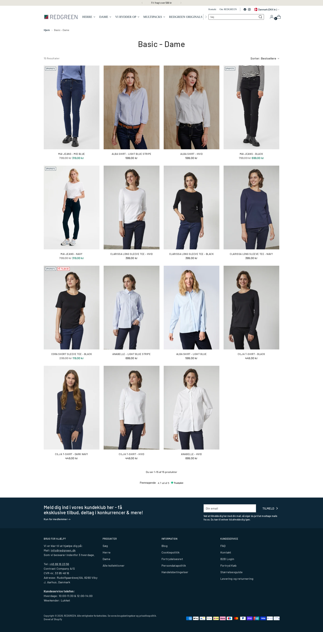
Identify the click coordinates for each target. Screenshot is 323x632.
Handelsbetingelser (175, 572)
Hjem (47, 30)
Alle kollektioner (113, 565)
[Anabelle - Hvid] (191, 408)
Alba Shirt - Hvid (191, 153)
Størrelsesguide (231, 572)
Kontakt (225, 552)
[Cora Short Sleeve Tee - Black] (71, 307)
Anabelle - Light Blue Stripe (131, 354)
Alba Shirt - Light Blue (191, 354)
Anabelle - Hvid (191, 454)
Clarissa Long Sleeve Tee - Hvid (131, 253)
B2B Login (227, 559)
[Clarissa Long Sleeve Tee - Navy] (251, 207)
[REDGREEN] (60, 17)
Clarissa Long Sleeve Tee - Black (191, 253)
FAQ (223, 546)
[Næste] (181, 3)
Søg (105, 546)
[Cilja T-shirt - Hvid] (131, 408)
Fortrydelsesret (172, 559)
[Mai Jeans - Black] (251, 107)
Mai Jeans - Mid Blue (71, 153)
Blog (165, 546)
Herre (107, 552)
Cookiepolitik (171, 552)
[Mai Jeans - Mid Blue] (71, 107)
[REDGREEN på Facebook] (244, 9)
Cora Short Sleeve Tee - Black (71, 354)
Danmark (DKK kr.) (267, 9)
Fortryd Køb (228, 565)
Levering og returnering (236, 578)
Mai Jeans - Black (251, 153)
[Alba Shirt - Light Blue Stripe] (131, 107)
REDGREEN (70, 615)
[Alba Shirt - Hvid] (191, 107)
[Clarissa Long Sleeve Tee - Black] (191, 207)
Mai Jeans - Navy (71, 253)
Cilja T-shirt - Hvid (131, 454)
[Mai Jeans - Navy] (71, 207)
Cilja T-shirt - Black (251, 354)
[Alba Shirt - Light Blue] (191, 307)
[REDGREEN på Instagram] (249, 9)
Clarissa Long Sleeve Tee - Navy (251, 253)
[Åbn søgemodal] (260, 16)
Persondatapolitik (174, 565)
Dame (106, 559)
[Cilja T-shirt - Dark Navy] (71, 408)
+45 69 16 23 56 (59, 564)
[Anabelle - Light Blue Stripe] (131, 307)
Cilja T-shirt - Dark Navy (71, 454)
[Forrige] (142, 3)
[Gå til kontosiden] (270, 16)
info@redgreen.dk (63, 550)
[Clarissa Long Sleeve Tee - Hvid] (131, 207)
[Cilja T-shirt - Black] (251, 307)
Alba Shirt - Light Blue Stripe (131, 153)
